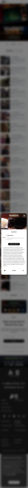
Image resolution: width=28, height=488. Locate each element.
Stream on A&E (13, 244)
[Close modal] (24, 216)
